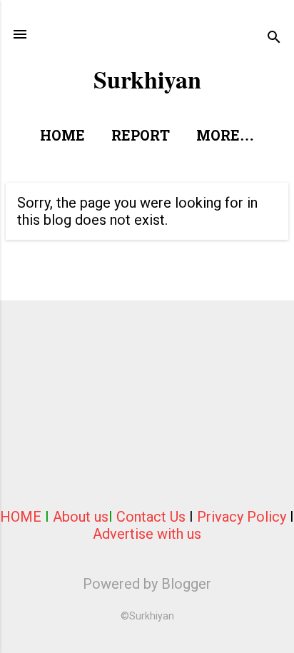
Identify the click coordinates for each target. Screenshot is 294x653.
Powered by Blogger (147, 583)
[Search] (274, 39)
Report (140, 137)
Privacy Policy (241, 516)
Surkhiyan (147, 79)
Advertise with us (147, 533)
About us (80, 516)
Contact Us (151, 516)
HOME (20, 516)
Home (62, 137)
